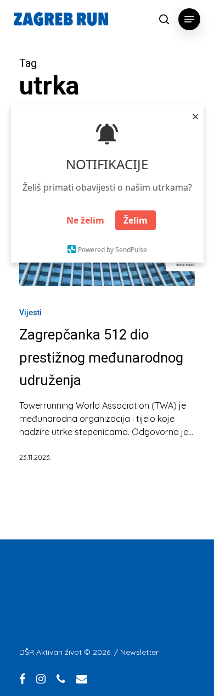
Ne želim (85, 220)
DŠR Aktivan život (50, 652)
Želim (135, 220)
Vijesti (30, 312)
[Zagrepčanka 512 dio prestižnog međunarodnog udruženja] (107, 389)
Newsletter (139, 652)
